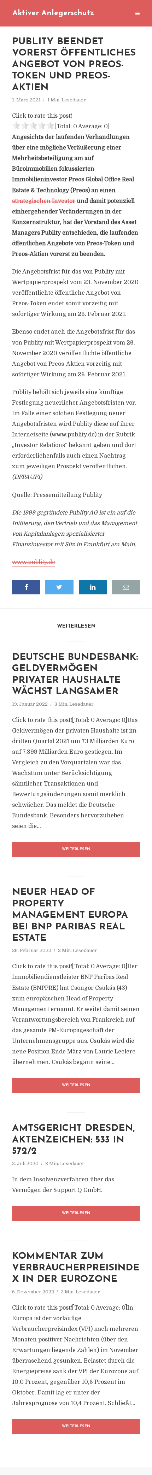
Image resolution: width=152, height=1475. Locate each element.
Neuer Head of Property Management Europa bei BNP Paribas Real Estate (70, 915)
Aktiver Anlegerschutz (53, 13)
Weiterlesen (76, 849)
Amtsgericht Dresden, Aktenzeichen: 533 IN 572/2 (73, 1140)
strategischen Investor (43, 201)
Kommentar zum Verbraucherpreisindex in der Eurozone (75, 1268)
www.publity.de (33, 562)
